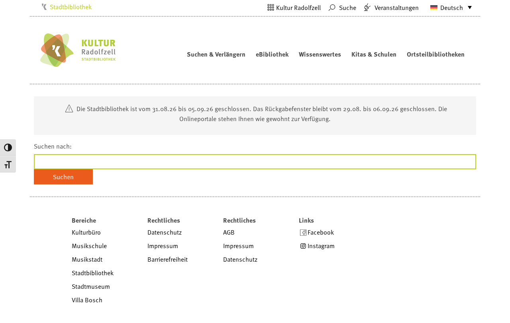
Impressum (162, 246)
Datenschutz (164, 232)
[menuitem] (447, 7)
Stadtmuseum (91, 286)
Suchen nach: (53, 146)
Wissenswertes (320, 54)
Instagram (321, 246)
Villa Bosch (87, 300)
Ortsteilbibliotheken (436, 54)
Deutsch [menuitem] (451, 7)
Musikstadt (87, 259)
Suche (346, 7)
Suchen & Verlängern (216, 54)
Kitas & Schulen (373, 54)
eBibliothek (272, 54)
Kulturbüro (86, 232)
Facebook (321, 232)
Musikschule (89, 246)
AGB (229, 232)
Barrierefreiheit (167, 259)
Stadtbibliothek (71, 7)
